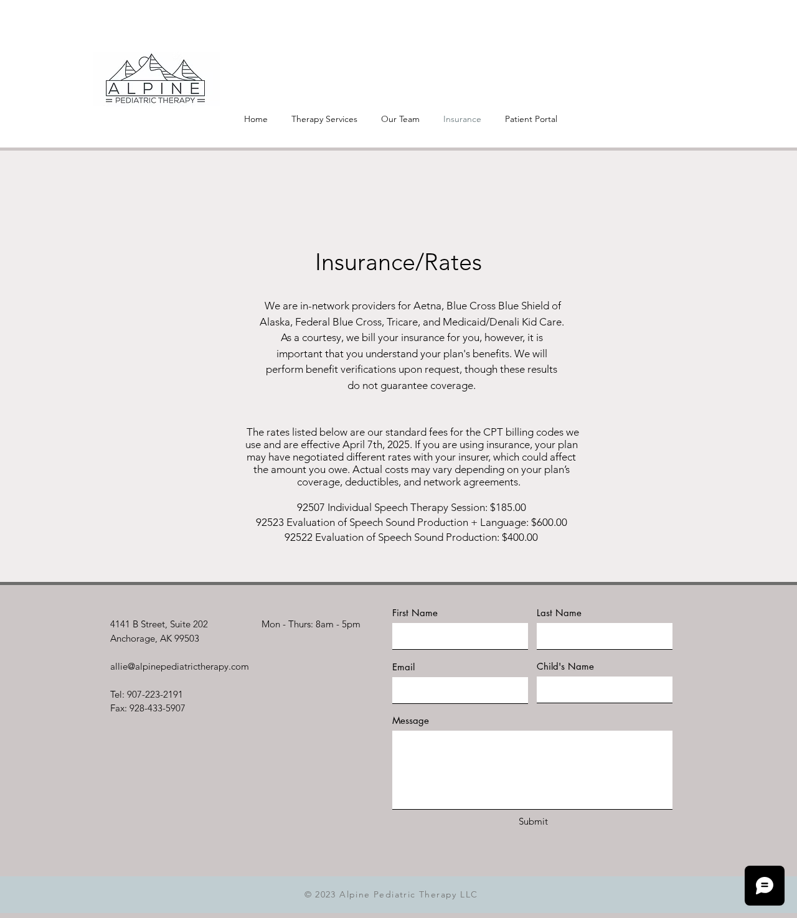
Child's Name (565, 666)
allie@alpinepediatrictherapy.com (179, 666)
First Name (415, 612)
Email (403, 667)
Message (410, 720)
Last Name (559, 612)
